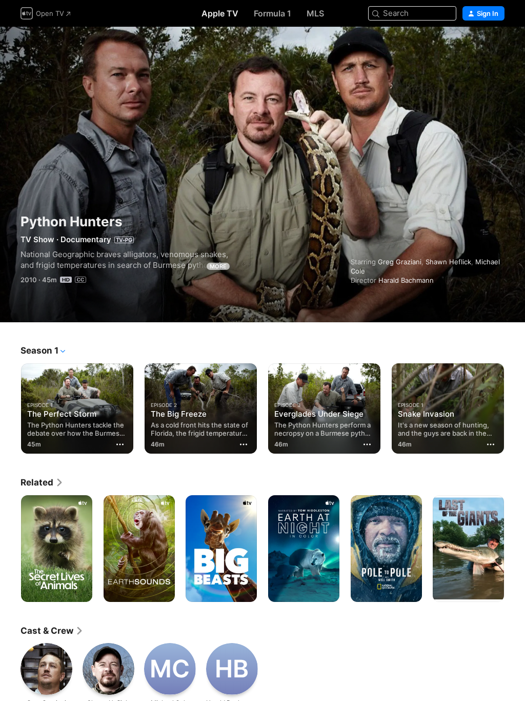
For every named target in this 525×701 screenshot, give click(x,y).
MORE (218, 266)
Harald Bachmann (406, 280)
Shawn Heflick (448, 262)
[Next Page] (515, 406)
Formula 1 (272, 13)
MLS (315, 13)
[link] (42, 482)
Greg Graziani (399, 262)
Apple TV (219, 13)
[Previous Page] (10, 406)
